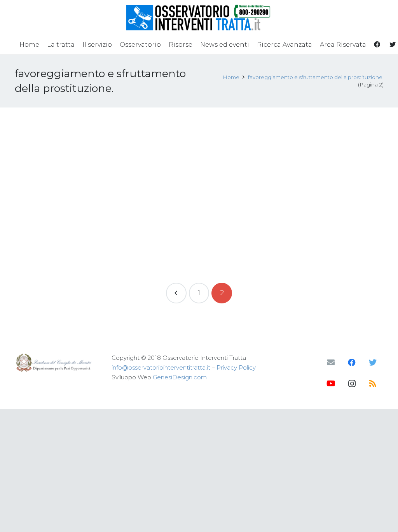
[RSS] (372, 383)
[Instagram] (351, 383)
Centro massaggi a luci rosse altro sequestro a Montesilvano (61, 136)
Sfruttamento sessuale (84, 161)
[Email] (330, 362)
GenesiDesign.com (180, 377)
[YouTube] (330, 383)
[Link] (199, 17)
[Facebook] (351, 362)
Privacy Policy (236, 367)
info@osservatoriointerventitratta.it (161, 367)
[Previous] (176, 293)
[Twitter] (372, 362)
